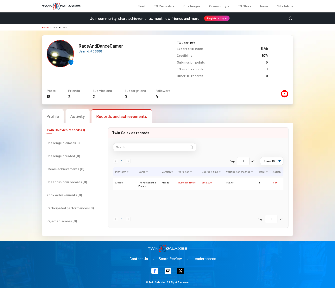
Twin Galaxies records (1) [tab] (66, 130)
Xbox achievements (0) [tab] (64, 195)
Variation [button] (183, 171)
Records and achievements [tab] (121, 116)
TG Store (244, 6)
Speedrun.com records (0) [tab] (67, 182)
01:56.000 (207, 182)
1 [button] (121, 161)
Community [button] (217, 6)
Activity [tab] (77, 116)
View (275, 182)
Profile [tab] (53, 116)
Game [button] (141, 171)
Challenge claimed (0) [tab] (63, 143)
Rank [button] (262, 171)
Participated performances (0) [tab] (70, 208)
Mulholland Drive (186, 182)
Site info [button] (283, 6)
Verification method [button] (238, 171)
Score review (170, 258)
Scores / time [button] (210, 171)
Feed (141, 6)
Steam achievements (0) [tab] (65, 169)
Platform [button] (120, 171)
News (264, 6)
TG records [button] (163, 6)
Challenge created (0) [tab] (63, 156)
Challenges (191, 6)
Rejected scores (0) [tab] (62, 221)
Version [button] (166, 171)
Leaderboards (204, 258)
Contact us (139, 258)
